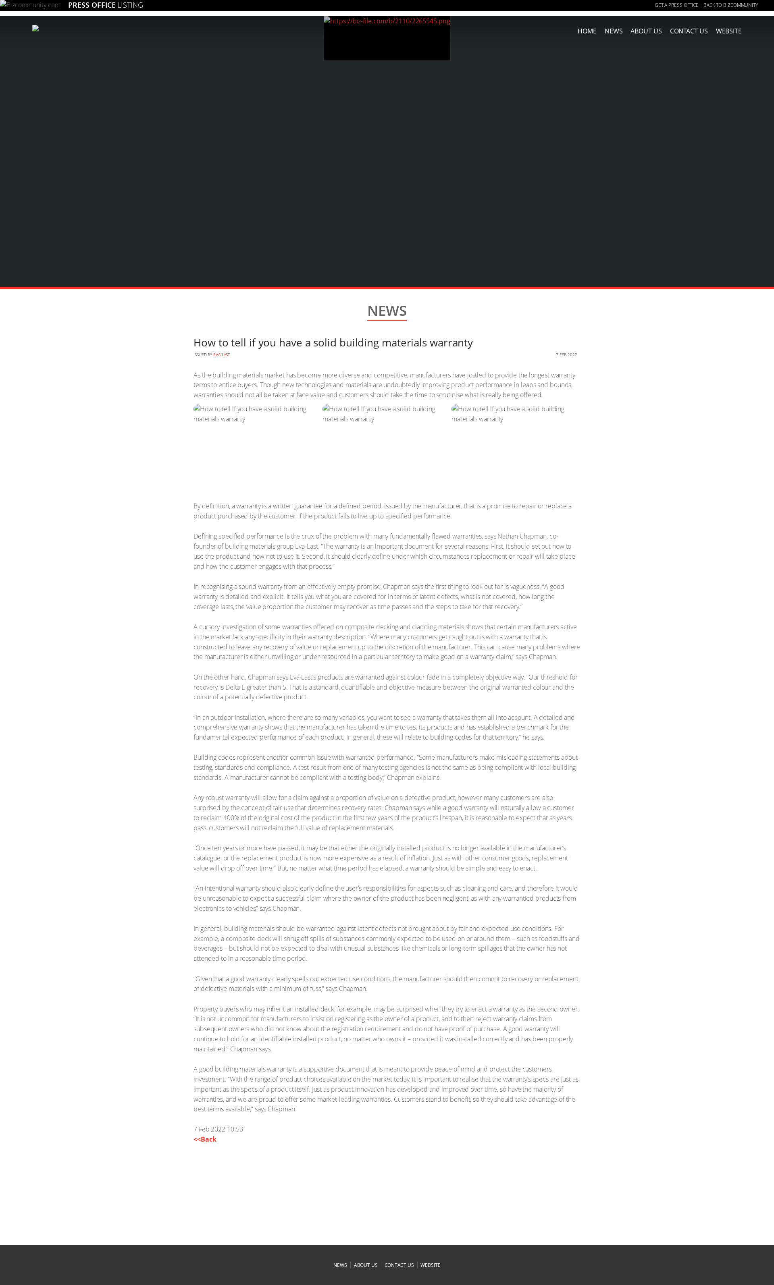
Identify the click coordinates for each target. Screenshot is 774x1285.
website (430, 1265)
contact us (399, 1265)
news (614, 31)
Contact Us (689, 31)
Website (729, 31)
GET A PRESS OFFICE (677, 5)
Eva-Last (221, 354)
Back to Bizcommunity (730, 5)
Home (587, 31)
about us (646, 31)
